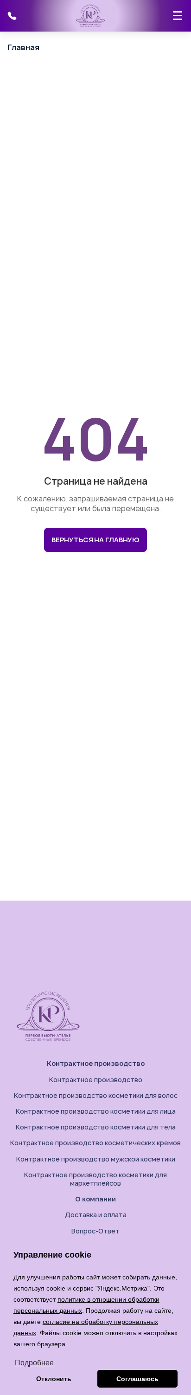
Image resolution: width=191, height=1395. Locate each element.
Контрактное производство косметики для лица (96, 1111)
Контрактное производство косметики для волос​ (96, 1095)
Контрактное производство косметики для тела (96, 1126)
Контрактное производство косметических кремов (95, 1142)
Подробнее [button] (34, 1363)
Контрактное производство (96, 1063)
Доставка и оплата (96, 1214)
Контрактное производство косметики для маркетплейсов (95, 1178)
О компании (95, 1198)
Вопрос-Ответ (95, 1230)
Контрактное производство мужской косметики (95, 1159)
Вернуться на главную (95, 539)
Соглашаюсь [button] (137, 1378)
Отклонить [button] (53, 1378)
